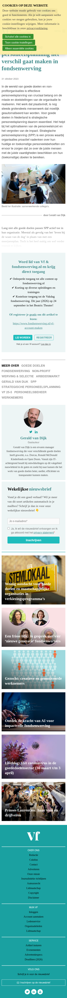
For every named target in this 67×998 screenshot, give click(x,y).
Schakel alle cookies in (18, 36)
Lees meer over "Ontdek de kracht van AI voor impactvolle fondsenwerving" (33, 711)
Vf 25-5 (7, 392)
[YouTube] (40, 991)
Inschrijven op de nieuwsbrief (35, 982)
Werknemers (12, 397)
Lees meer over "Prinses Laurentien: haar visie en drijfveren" (33, 801)
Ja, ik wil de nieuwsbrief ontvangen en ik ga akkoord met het (34, 530)
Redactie (33, 855)
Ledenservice (33, 921)
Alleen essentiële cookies (19, 48)
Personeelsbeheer (30, 392)
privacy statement (44, 532)
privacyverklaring (37, 28)
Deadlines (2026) (33, 959)
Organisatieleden (33, 926)
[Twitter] (27, 991)
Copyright (33, 892)
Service (33, 940)
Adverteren (33, 869)
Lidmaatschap (33, 888)
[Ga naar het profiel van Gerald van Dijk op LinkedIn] (36, 432)
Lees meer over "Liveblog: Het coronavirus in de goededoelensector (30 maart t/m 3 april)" (33, 757)
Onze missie (33, 874)
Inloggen (33, 912)
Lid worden (22, 337)
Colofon (33, 859)
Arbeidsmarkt (48, 376)
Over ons (33, 850)
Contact (34, 864)
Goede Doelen (33, 365)
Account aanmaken (33, 916)
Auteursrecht (33, 883)
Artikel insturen (33, 945)
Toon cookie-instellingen (18, 42)
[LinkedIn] (33, 991)
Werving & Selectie (18, 376)
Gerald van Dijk (57, 215)
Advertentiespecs (33, 954)
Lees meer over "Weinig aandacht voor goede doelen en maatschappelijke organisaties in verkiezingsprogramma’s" (33, 579)
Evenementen (33, 950)
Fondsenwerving (16, 371)
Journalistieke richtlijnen (33, 878)
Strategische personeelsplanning (31, 387)
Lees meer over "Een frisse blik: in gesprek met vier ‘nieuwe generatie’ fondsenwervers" (33, 627)
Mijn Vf (33, 907)
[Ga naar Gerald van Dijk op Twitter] (31, 432)
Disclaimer (33, 897)
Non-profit (41, 371)
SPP (33, 381)
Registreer (44, 337)
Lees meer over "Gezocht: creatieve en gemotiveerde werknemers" (33, 669)
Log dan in (46, 344)
